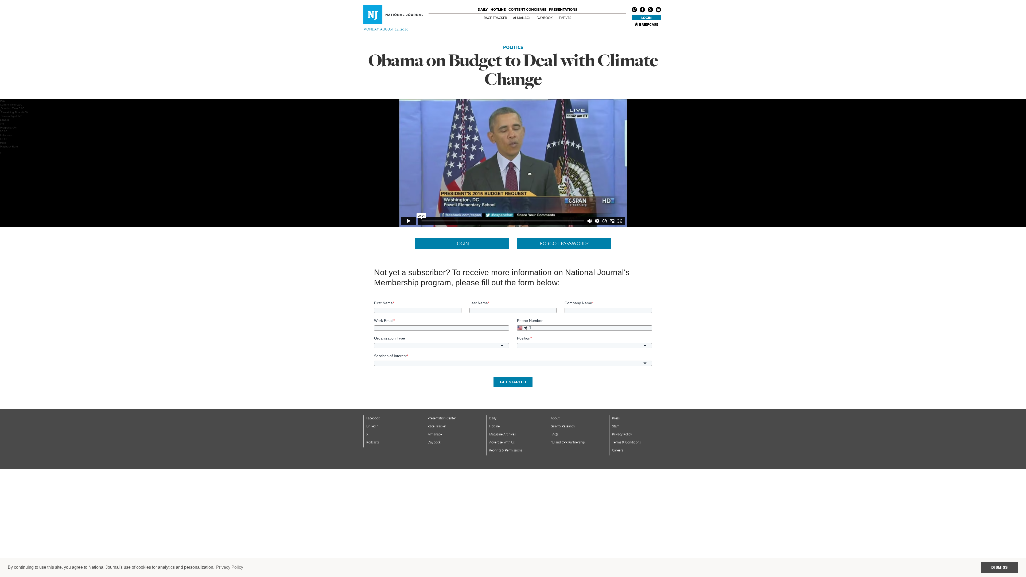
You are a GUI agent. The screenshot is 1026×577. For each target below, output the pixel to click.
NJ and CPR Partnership (568, 442)
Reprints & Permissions (505, 450)
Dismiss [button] (999, 567)
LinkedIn (372, 426)
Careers (617, 450)
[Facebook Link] (642, 9)
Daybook (545, 17)
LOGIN (461, 243)
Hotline (498, 9)
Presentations (563, 9)
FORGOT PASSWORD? (564, 243)
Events (565, 17)
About (555, 418)
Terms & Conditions (626, 442)
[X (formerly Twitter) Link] (650, 9)
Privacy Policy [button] (229, 567)
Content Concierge (527, 9)
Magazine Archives (502, 434)
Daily (483, 9)
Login (646, 17)
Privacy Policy (622, 434)
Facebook (373, 418)
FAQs (554, 434)
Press (616, 418)
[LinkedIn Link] (658, 9)
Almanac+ (522, 17)
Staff (615, 426)
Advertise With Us (502, 442)
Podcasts (372, 442)
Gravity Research (563, 426)
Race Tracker (495, 17)
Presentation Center (442, 418)
